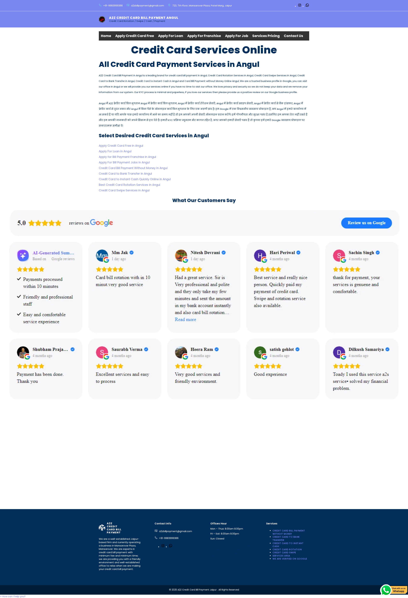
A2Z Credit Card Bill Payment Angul (143, 17)
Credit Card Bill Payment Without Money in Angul (133, 168)
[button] (13, 596)
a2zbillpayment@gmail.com (175, 531)
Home (106, 36)
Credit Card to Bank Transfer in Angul (125, 174)
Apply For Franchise (204, 36)
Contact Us (293, 36)
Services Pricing (266, 36)
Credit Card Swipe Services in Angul (124, 190)
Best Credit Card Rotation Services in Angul (129, 185)
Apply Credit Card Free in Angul (121, 146)
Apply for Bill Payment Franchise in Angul (127, 157)
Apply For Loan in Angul (115, 151)
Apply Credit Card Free (134, 36)
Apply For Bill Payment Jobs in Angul (124, 162)
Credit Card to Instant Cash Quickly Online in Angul (135, 179)
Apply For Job (236, 36)
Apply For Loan (170, 36)
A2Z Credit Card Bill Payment (114, 528)
